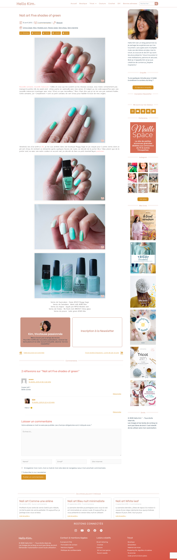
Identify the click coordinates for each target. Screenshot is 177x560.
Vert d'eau (62, 28)
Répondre (117, 394)
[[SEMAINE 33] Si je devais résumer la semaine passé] (132, 167)
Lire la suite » (24, 516)
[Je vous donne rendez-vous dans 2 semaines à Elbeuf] (143, 188)
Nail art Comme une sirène (36, 501)
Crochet (111, 3)
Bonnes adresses (130, 3)
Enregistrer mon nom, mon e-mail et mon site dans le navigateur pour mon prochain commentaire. (65, 468)
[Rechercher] (156, 3)
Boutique (83, 3)
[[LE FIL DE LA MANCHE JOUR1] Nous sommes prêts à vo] (132, 188)
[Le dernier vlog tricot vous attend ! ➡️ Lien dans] (143, 167)
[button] (24, 33)
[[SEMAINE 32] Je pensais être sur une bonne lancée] (143, 178)
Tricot (92, 3)
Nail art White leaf (127, 501)
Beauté (59, 23)
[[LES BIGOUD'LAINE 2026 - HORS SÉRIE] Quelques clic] (153, 188)
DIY (119, 3)
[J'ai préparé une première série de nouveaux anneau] (153, 167)
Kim (33, 400)
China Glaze (27, 28)
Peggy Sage (53, 28)
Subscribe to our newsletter (34, 472)
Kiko (35, 28)
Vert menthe (73, 28)
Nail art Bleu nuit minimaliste (86, 501)
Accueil (74, 3)
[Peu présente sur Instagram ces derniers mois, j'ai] (132, 178)
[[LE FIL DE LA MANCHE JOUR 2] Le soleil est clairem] (153, 178)
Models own (42, 28)
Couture (102, 3)
